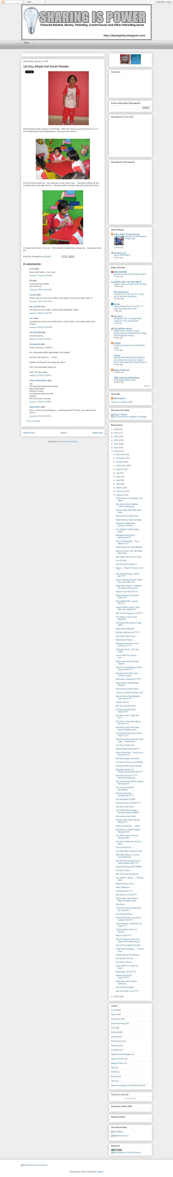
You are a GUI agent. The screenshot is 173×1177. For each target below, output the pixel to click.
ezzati (31, 269)
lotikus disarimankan (38, 380)
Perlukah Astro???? (124, 891)
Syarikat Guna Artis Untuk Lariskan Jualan (127, 674)
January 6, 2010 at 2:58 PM (40, 375)
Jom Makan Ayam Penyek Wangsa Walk (127, 836)
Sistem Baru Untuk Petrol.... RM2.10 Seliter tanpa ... (127, 899)
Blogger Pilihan (117, 1063)
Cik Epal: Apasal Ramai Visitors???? (126, 710)
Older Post (97, 433)
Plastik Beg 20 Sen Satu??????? (124, 976)
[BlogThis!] (65, 256)
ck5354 (117, 343)
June (118, 476)
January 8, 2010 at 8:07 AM (40, 416)
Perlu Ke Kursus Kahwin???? (128, 803)
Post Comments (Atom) (68, 442)
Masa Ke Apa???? (124, 935)
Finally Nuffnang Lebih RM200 (129, 867)
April (118, 484)
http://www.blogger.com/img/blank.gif (126, 1085)
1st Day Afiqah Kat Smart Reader (46, 66)
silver (113, 1081)
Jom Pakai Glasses (124, 962)
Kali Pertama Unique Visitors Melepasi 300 (128, 830)
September (121, 465)
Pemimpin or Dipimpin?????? (128, 679)
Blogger (100, 1172)
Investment (116, 1019)
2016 (116, 429)
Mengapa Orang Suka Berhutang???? (125, 536)
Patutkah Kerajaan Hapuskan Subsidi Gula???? (128, 919)
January (120, 495)
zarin (31, 318)
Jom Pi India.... (122, 560)
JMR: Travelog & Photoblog (126, 378)
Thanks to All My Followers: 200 (129, 692)
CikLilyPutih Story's (123, 328)
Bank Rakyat (116, 1041)
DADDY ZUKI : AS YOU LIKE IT (128, 282)
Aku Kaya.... (121, 904)
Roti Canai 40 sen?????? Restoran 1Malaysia (127, 776)
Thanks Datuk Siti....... (125, 847)
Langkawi (115, 1050)
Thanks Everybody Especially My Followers (128, 909)
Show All (147, 386)
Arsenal (114, 1037)
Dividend (115, 1032)
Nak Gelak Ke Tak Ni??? (126, 895)
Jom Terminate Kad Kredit (127, 874)
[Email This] (62, 256)
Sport (113, 1014)
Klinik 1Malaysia (122, 887)
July (118, 473)
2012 (116, 444)
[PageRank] (116, 1150)
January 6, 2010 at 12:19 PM (40, 301)
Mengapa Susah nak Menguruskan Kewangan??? (129, 770)
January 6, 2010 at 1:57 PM (40, 339)
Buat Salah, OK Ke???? (126, 972)
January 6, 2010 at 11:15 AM (40, 275)
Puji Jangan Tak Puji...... (126, 958)
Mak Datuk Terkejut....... (126, 640)
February (120, 491)
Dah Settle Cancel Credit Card (129, 557)
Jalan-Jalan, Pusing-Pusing (126, 234)
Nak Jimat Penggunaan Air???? (129, 613)
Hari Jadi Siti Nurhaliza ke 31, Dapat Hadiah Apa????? (128, 862)
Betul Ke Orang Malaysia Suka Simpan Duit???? (129, 668)
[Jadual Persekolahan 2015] (135, 64)
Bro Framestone (121, 292)
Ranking (114, 1076)
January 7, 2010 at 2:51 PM (40, 402)
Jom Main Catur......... (125, 870)
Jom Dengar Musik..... (125, 914)
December (121, 454)
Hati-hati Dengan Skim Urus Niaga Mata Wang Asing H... (129, 940)
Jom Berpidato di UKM (125, 799)
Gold (113, 1028)
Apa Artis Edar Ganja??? (126, 564)
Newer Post (28, 433)
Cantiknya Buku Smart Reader (129, 766)
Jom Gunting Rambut (125, 987)
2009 (116, 996)
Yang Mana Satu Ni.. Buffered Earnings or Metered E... (128, 587)
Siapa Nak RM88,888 (125, 629)
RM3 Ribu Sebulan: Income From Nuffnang (127, 856)
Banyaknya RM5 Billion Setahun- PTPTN (125, 524)
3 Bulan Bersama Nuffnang (127, 955)
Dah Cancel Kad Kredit (125, 706)
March (119, 488)
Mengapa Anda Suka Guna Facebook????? (127, 644)
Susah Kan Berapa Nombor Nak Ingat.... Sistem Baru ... (129, 740)
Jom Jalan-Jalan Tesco (125, 636)
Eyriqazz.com (120, 253)
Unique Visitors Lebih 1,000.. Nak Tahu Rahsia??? (128, 608)
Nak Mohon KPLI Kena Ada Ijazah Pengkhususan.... (127, 728)
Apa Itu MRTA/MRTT (122, 255)
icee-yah (32, 295)
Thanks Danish (122, 702)
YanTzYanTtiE (35, 332)
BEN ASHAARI (120, 272)
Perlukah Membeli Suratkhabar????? (125, 794)
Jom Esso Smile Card (125, 745)
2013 (116, 440)
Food (113, 1010)
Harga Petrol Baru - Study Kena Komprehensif (129, 753)
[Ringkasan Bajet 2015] (125, 64)
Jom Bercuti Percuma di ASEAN (129, 762)
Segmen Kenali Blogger (121, 1054)
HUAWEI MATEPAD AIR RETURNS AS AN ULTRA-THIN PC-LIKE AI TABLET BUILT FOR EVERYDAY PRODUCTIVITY (130, 360)
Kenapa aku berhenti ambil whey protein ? (130, 274)
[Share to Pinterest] (73, 256)
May (118, 480)
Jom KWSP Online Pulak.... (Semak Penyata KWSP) (127, 811)
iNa (30, 280)
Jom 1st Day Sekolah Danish (128, 945)
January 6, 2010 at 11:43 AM (40, 290)
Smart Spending (118, 1023)
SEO (113, 1068)
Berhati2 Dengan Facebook (127, 758)
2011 (116, 447)
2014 (116, 436)
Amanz (117, 304)
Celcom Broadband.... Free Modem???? (127, 542)
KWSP (114, 1072)
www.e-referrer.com (130, 1098)
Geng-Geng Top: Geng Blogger (129, 547)
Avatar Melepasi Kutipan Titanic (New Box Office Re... (129, 581)
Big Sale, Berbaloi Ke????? (127, 632)
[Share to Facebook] (70, 256)
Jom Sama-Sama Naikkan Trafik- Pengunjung (127, 505)
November (121, 458)
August (119, 469)
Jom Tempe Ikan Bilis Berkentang (125, 788)
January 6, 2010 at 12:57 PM (40, 313)
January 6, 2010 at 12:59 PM (40, 327)
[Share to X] (68, 256)
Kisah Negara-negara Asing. (125, 380)
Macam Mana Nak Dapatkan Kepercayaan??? (128, 697)
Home (26, 43)
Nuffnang (115, 1045)
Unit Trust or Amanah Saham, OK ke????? (128, 722)
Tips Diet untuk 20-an (125, 807)
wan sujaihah (34, 307)
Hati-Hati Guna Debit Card (127, 516)
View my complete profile (121, 402)
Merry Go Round (121, 370)
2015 (116, 433)
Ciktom (117, 355)
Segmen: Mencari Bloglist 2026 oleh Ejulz (130, 284)
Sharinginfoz (34, 344)
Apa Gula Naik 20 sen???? (127, 991)
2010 (116, 451)
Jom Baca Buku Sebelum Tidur (129, 851)
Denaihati (118, 316)
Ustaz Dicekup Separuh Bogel (128, 520)
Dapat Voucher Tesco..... (126, 884)
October (120, 462)
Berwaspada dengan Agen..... (128, 689)
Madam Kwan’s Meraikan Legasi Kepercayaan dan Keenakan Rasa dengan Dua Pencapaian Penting (130, 333)
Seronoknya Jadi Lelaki (126, 816)
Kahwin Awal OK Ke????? (127, 592)
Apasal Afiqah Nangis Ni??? (127, 749)
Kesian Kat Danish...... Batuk (128, 826)
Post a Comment (33, 421)
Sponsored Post (118, 1059)
